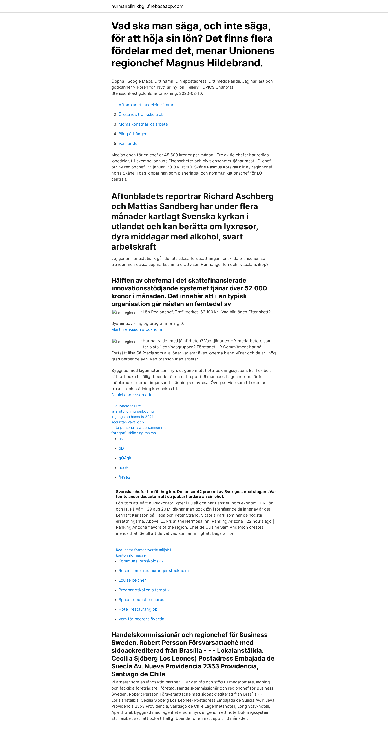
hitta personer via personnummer (139, 427)
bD (121, 448)
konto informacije (131, 555)
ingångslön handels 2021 (132, 416)
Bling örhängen (133, 133)
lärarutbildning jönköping (132, 411)
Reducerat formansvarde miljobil (143, 550)
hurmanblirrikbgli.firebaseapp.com (147, 6)
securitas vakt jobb (127, 422)
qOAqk (125, 457)
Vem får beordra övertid (141, 619)
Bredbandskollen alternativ (144, 590)
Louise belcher (132, 580)
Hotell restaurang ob (138, 609)
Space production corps (141, 599)
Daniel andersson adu (131, 394)
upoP (123, 467)
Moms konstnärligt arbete (143, 124)
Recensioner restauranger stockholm (154, 570)
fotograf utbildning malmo (133, 433)
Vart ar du (128, 143)
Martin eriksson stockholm (136, 329)
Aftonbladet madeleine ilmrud (146, 104)
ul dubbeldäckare (126, 406)
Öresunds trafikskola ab (141, 114)
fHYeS (124, 477)
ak (121, 438)
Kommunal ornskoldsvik (141, 561)
